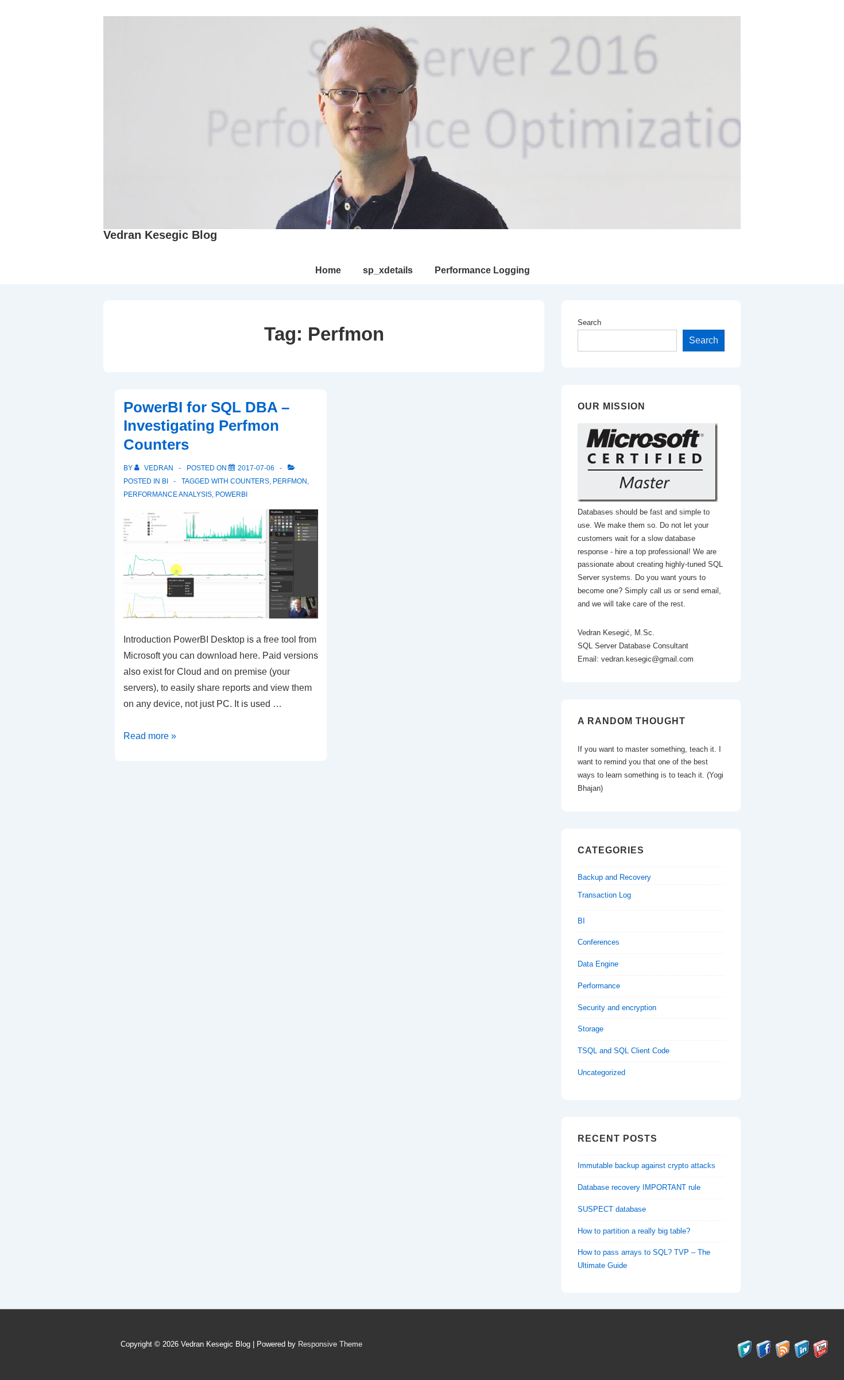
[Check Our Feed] (782, 1355)
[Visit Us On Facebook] (763, 1355)
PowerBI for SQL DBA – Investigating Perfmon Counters (206, 426)
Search (589, 322)
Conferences (599, 942)
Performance (599, 985)
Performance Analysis (167, 494)
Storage (590, 1029)
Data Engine (598, 964)
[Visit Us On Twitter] (744, 1355)
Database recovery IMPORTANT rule (639, 1187)
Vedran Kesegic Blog (160, 235)
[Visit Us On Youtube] (820, 1355)
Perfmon (290, 481)
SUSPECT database (612, 1209)
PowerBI (231, 494)
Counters (249, 481)
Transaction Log (604, 895)
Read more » (149, 736)
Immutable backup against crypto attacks (646, 1165)
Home (328, 270)
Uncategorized (601, 1072)
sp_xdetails (388, 270)
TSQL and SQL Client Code (623, 1050)
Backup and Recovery (614, 877)
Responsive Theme (330, 1344)
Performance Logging (482, 270)
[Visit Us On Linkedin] (801, 1355)
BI (165, 481)
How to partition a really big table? (634, 1231)
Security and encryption (617, 1007)
